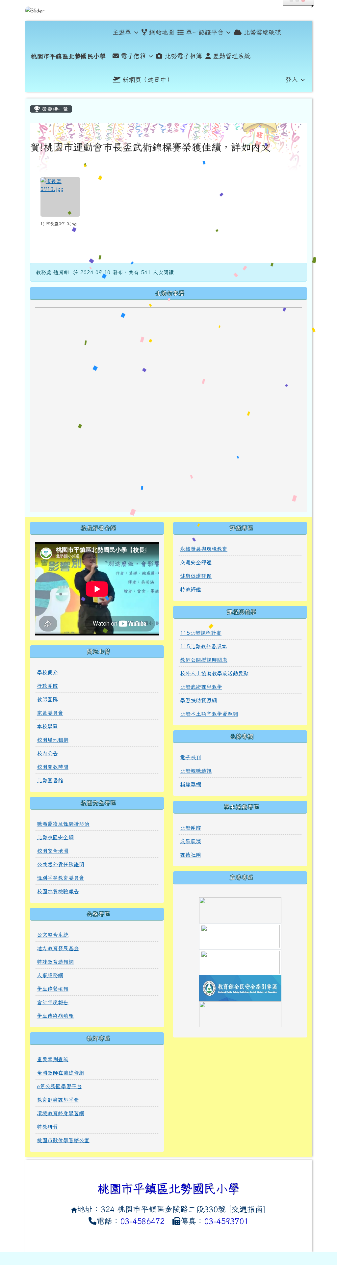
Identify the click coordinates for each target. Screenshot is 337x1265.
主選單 (122, 32)
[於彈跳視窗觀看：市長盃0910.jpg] (60, 197)
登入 (291, 79)
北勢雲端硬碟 (262, 32)
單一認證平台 (204, 32)
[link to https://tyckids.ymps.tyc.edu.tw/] (240, 961)
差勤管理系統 (231, 56)
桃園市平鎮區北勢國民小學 (68, 56)
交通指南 (247, 1209)
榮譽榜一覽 (54, 109)
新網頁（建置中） (147, 79)
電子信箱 (133, 56)
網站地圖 (161, 32)
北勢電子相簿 (183, 56)
